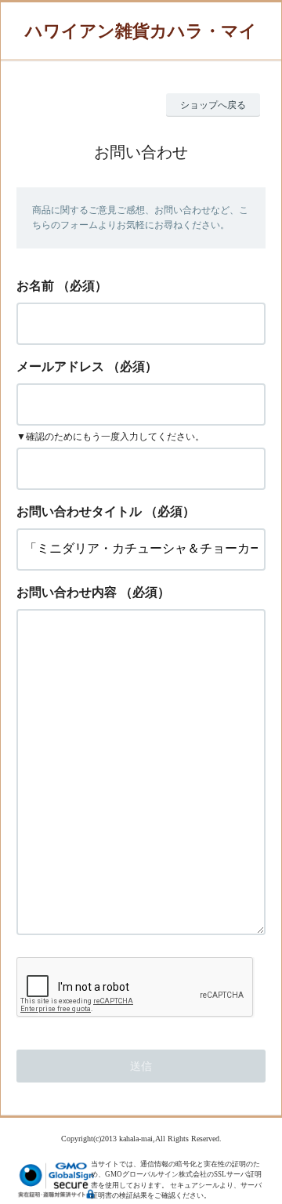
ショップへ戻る (213, 105)
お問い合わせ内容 (66, 592)
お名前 (35, 285)
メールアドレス (60, 366)
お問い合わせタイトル (79, 511)
